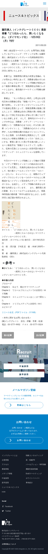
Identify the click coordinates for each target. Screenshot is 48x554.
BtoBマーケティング (34, 474)
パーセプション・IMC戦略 (36, 464)
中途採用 (24, 366)
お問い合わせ (24, 440)
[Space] (7, 522)
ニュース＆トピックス (10, 487)
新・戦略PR (30, 460)
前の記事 (8, 335)
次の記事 (40, 335)
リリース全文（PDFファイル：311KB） (19, 312)
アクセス (5, 464)
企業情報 (5, 460)
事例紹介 (29, 483)
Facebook (9, 506)
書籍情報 (5, 469)
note (3, 492)
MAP (17, 536)
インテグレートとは (9, 455)
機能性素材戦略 (32, 469)
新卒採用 (24, 374)
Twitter (8, 511)
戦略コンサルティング (34, 455)
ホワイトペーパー (33, 478)
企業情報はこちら (8, 544)
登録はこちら (24, 405)
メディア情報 (7, 474)
